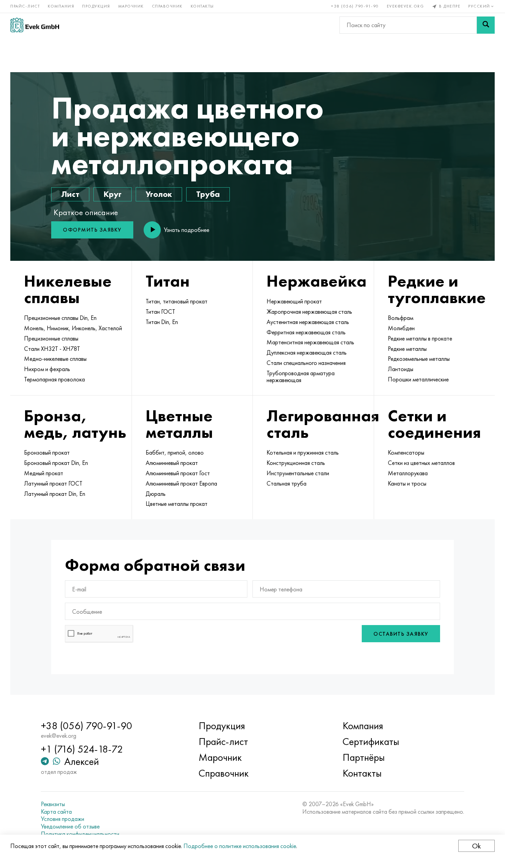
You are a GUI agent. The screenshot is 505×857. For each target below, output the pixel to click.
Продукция (96, 6)
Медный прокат (43, 473)
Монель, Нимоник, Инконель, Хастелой (73, 328)
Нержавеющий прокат (294, 301)
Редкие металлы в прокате (420, 338)
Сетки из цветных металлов (421, 462)
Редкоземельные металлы (419, 358)
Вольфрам (400, 317)
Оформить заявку (92, 229)
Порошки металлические (418, 379)
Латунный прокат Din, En (54, 493)
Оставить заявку (400, 633)
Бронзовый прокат (47, 452)
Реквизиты (53, 804)
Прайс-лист (25, 6)
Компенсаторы (406, 452)
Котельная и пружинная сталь (303, 452)
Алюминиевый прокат (172, 462)
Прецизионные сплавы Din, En (60, 317)
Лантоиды (400, 369)
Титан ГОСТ (160, 311)
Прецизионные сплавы (51, 338)
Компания (61, 6)
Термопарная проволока (54, 379)
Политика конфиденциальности (80, 834)
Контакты (202, 6)
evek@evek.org (405, 6)
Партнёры (364, 757)
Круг (112, 194)
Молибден (401, 328)
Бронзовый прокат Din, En (56, 462)
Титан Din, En (162, 322)
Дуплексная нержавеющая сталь (307, 352)
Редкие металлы (407, 348)
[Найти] (486, 25)
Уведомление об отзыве (70, 826)
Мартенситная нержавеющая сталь (310, 342)
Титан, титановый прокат (176, 301)
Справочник (167, 6)
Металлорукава (408, 473)
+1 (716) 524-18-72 (82, 749)
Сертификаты (371, 741)
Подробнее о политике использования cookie (239, 846)
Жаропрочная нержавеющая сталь (309, 311)
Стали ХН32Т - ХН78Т (52, 348)
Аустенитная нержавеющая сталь (308, 322)
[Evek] (34, 25)
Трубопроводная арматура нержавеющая (301, 376)
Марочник (131, 6)
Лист (70, 194)
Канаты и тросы (407, 483)
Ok (476, 846)
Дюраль (156, 493)
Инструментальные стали (298, 473)
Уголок (159, 194)
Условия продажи (62, 819)
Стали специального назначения (306, 362)
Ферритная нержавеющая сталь (306, 332)
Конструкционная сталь (296, 462)
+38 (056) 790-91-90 (355, 6)
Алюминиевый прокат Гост (178, 473)
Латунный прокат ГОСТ (53, 483)
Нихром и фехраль (47, 369)
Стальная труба (286, 483)
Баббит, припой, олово (175, 452)
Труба (208, 194)
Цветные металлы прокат (176, 503)
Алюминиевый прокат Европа (181, 483)
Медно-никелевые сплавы (55, 358)
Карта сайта (56, 811)
